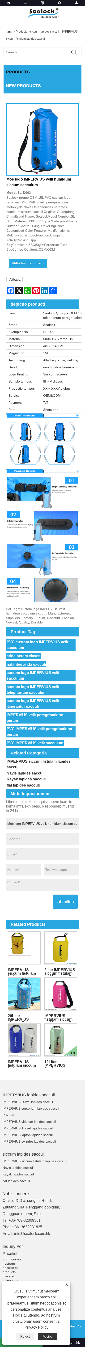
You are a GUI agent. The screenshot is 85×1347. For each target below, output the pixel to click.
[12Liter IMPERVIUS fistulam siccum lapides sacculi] (60, 1040)
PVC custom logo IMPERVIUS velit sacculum (37, 645)
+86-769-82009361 (24, 1220)
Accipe (48, 1336)
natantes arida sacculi (26, 664)
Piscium (8, 1115)
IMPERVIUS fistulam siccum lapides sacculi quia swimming (22, 1064)
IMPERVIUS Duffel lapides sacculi (28, 1102)
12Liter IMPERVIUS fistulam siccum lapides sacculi (58, 1064)
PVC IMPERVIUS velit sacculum (35, 743)
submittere (65, 901)
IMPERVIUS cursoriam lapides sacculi (31, 1108)
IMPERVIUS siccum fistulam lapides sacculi (39, 764)
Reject (25, 1336)
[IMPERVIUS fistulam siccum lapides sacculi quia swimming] (24, 1040)
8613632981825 (28, 1227)
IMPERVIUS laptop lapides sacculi (28, 1135)
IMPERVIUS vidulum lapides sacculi (29, 1122)
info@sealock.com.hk (32, 1234)
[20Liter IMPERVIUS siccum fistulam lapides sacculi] (24, 994)
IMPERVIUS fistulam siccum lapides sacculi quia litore (58, 1018)
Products (21, 31)
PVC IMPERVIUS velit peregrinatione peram (39, 732)
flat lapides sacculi (23, 785)
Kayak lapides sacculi (26, 779)
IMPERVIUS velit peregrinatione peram (35, 718)
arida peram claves (23, 656)
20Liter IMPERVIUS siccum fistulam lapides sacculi (22, 1018)
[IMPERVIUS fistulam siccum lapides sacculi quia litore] (60, 994)
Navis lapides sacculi (25, 773)
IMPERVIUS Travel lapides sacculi (28, 1128)
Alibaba (15, 279)
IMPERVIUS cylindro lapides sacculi (29, 1141)
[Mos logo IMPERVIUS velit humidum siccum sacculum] (42, 139)
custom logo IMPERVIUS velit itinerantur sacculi (33, 703)
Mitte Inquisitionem (27, 263)
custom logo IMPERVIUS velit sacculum (33, 675)
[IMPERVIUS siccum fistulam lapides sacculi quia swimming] (24, 948)
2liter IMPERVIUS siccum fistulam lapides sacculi (59, 972)
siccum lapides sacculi (44, 31)
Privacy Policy (36, 1327)
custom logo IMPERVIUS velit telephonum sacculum (33, 690)
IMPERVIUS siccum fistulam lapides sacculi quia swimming (22, 972)
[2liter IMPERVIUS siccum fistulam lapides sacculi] (60, 948)
